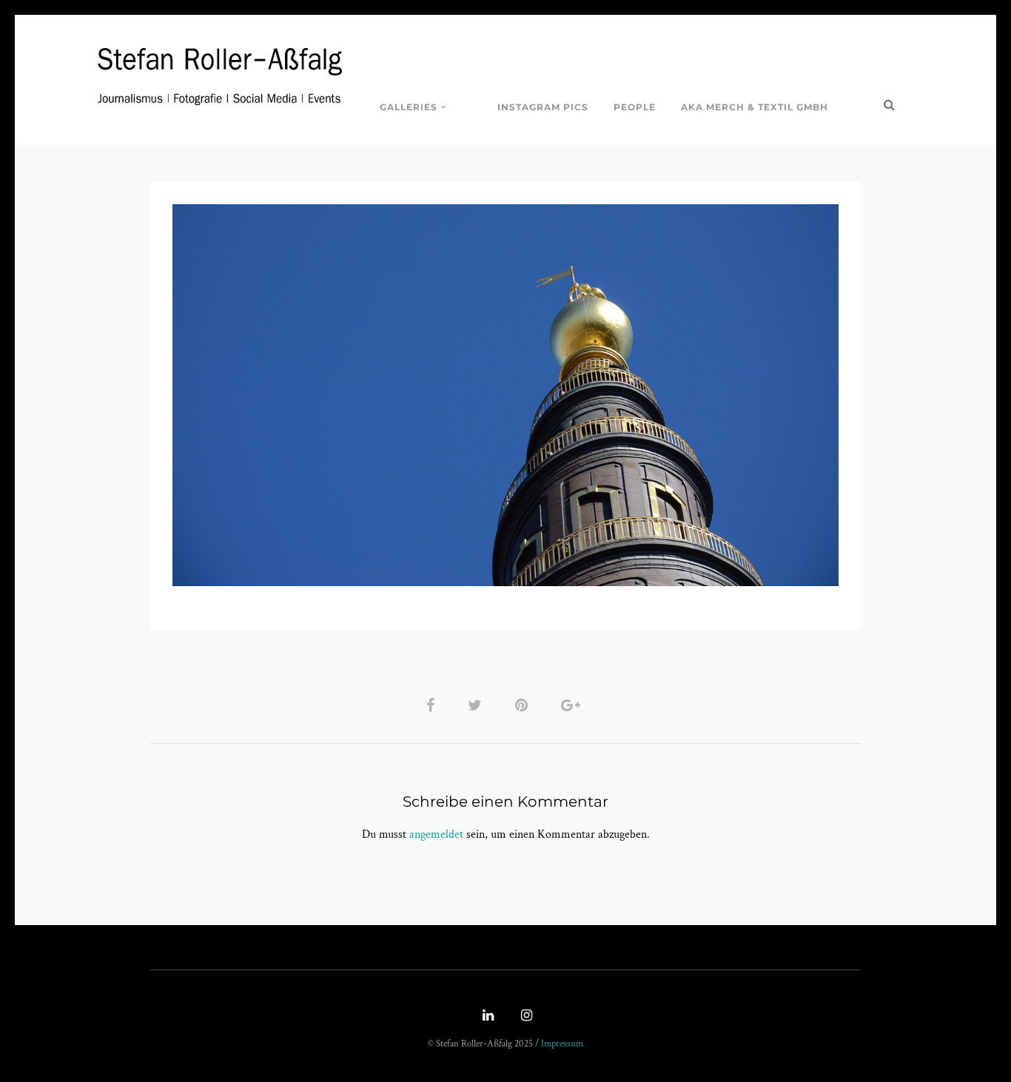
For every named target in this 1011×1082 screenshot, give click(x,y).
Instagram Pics (542, 106)
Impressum (562, 1044)
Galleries (408, 106)
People (635, 106)
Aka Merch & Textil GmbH (754, 106)
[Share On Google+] (573, 704)
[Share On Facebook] (433, 704)
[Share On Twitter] (477, 704)
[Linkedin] (486, 1017)
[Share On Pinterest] (524, 704)
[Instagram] (525, 1017)
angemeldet (436, 834)
